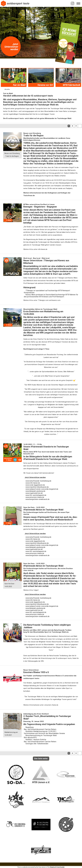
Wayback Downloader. (57, 867)
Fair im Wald (19, 85)
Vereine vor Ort (45, 85)
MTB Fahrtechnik (71, 85)
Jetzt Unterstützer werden (35, 477)
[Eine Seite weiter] (79, 126)
